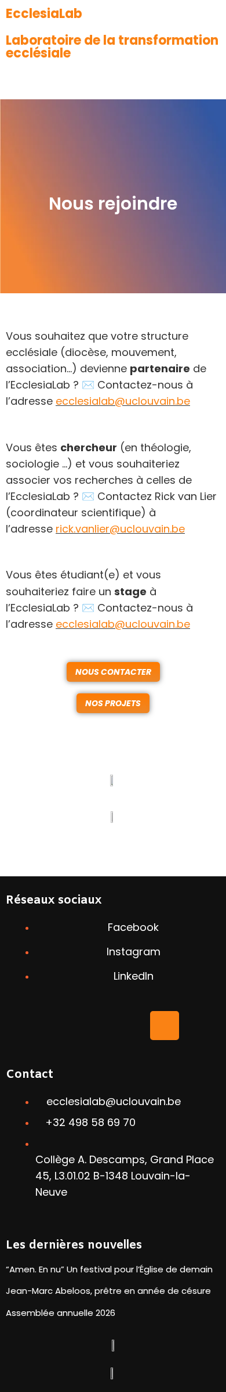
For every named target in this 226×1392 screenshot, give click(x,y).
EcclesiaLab (44, 14)
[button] (113, 82)
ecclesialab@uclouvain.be (123, 401)
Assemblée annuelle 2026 (60, 1313)
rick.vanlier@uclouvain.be (120, 528)
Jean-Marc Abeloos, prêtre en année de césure (108, 1291)
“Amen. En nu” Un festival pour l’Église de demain (109, 1269)
